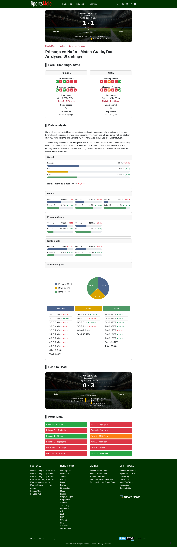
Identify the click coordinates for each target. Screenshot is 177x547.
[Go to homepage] (41, 4)
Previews (80, 4)
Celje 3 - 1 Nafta (98, 448)
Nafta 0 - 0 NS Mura (99, 436)
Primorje (56, 32)
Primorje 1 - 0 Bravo (54, 436)
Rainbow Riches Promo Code (102, 482)
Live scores (67, 4)
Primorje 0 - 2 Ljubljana (56, 442)
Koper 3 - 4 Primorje (66, 101)
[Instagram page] (131, 4)
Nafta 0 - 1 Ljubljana (110, 101)
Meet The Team (126, 482)
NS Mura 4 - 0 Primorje (56, 448)
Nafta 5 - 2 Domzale (99, 453)
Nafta (121, 32)
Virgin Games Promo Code (101, 479)
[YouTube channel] (135, 4)
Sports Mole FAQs (127, 474)
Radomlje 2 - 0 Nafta (99, 430)
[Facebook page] (123, 4)
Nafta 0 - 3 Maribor (99, 442)
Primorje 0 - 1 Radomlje (56, 430)
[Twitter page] (127, 4)
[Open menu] (143, 4)
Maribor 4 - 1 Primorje (55, 453)
